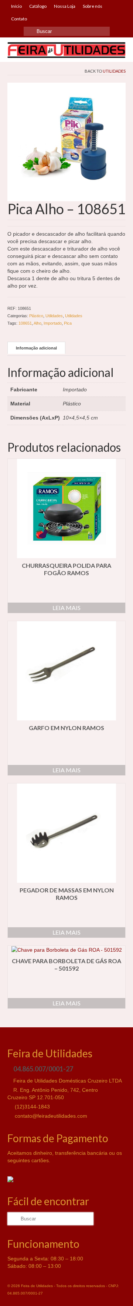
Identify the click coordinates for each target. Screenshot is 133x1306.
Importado (53, 323)
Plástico (36, 316)
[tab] (36, 348)
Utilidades (114, 71)
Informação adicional (36, 348)
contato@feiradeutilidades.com (50, 1116)
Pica (68, 323)
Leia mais (66, 607)
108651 (25, 323)
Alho (37, 323)
